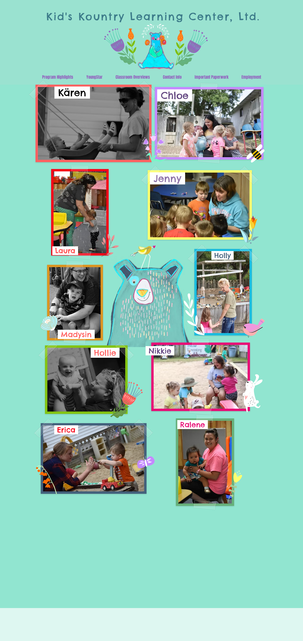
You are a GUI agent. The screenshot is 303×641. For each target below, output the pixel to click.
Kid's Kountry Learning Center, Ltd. (153, 16)
